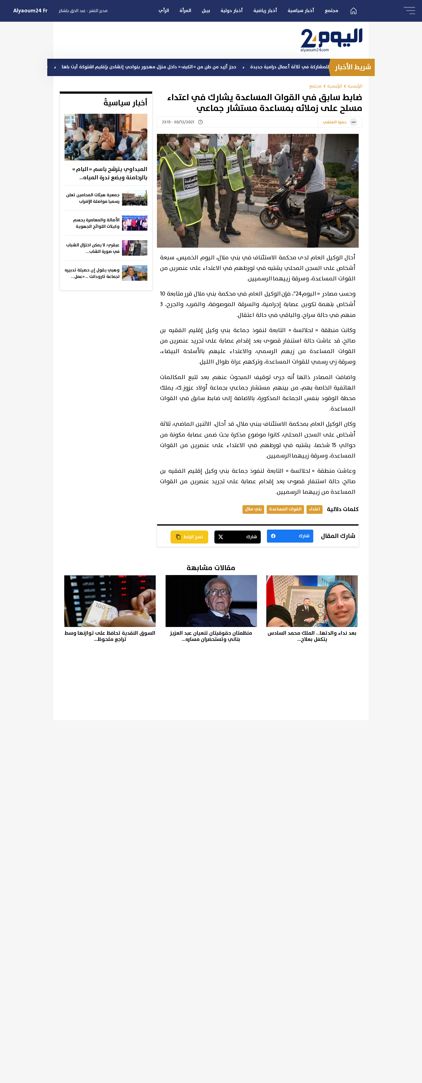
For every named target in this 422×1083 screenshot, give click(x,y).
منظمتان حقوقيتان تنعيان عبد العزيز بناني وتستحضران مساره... (211, 636)
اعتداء (314, 509)
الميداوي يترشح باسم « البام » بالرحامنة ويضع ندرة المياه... (109, 173)
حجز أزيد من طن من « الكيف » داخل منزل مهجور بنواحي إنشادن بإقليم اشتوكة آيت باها (180, 67)
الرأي (163, 11)
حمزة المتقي (334, 122)
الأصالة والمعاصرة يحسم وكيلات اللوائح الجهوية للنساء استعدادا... (96, 223)
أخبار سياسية (301, 11)
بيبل (206, 11)
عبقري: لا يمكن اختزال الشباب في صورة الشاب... (93, 248)
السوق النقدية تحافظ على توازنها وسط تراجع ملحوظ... (110, 636)
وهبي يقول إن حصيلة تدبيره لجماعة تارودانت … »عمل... (92, 273)
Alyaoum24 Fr (30, 10)
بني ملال (253, 509)
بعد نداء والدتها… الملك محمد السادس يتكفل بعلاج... (312, 636)
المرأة (185, 11)
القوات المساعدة (285, 509)
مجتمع (331, 11)
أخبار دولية (232, 11)
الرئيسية (355, 86)
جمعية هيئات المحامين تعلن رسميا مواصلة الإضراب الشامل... (93, 198)
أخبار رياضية (265, 11)
